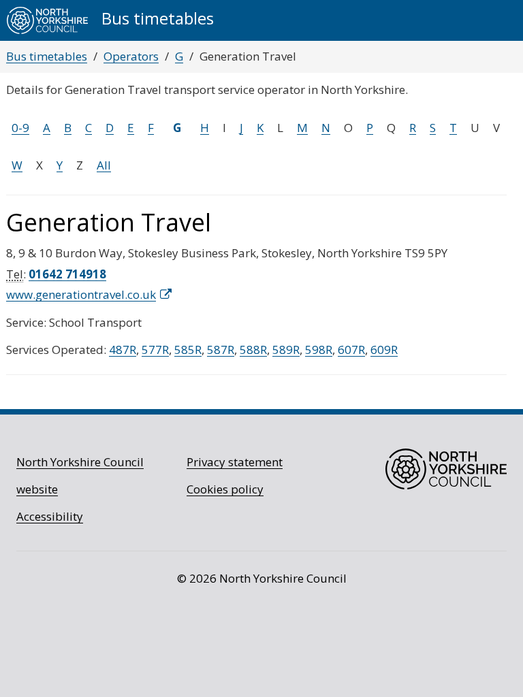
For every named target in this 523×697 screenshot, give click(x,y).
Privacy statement (235, 462)
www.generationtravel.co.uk (81, 294)
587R (220, 349)
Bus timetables (46, 56)
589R (286, 349)
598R (318, 349)
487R (122, 349)
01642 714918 (67, 274)
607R (351, 349)
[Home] (47, 20)
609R (384, 349)
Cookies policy (225, 489)
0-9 (20, 127)
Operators (131, 56)
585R (188, 349)
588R (253, 349)
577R (155, 349)
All (104, 165)
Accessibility (49, 516)
